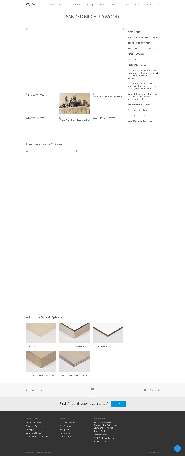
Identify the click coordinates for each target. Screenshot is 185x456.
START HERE (118, 404)
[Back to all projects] (92, 389)
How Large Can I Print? (37, 436)
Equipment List (67, 429)
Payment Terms (101, 434)
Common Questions (35, 426)
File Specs (31, 429)
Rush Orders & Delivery (105, 438)
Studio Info (65, 426)
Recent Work (66, 433)
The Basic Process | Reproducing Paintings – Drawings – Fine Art (105, 425)
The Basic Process (34, 422)
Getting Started (67, 422)
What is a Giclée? (34, 433)
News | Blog (65, 436)
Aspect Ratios (100, 431)
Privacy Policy (100, 441)
